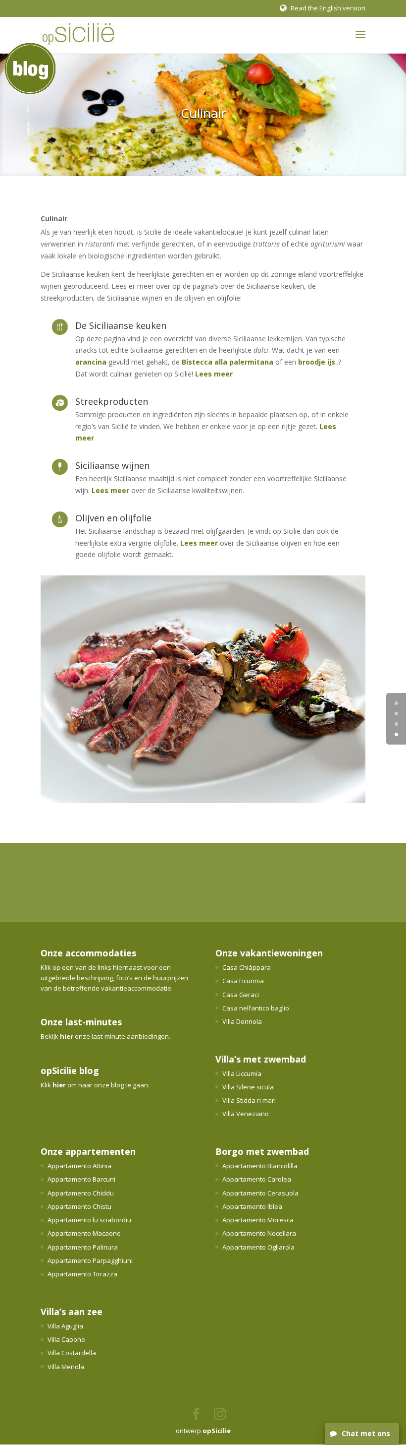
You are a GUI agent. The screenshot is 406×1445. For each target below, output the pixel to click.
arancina (90, 362)
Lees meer (214, 373)
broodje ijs (316, 362)
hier (66, 1036)
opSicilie (217, 1430)
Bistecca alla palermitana (227, 362)
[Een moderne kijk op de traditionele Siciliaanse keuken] (203, 800)
